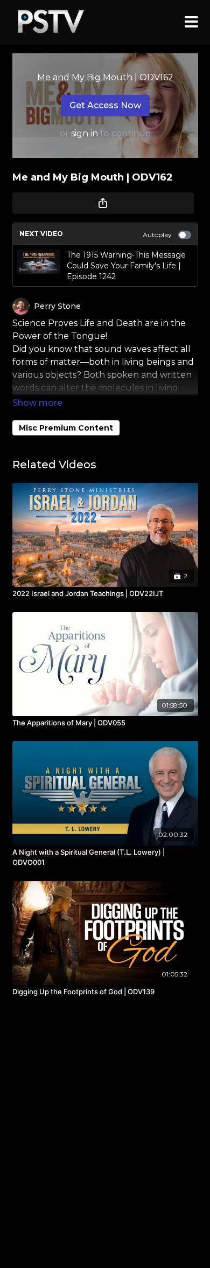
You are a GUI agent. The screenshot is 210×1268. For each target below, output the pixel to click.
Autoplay (157, 235)
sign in (84, 133)
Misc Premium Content (66, 428)
